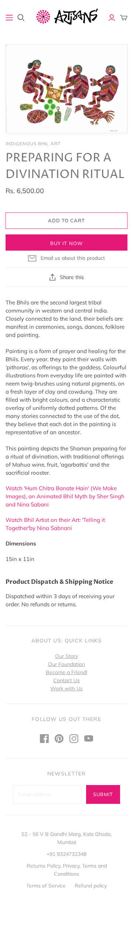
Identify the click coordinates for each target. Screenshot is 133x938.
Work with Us (66, 688)
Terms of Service (46, 885)
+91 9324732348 (66, 854)
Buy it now (66, 243)
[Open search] (21, 17)
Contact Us (66, 680)
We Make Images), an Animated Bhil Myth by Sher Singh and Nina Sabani (65, 496)
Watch (15, 488)
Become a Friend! (66, 672)
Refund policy (91, 885)
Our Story (66, 656)
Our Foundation (66, 664)
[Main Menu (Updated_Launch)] (9, 17)
